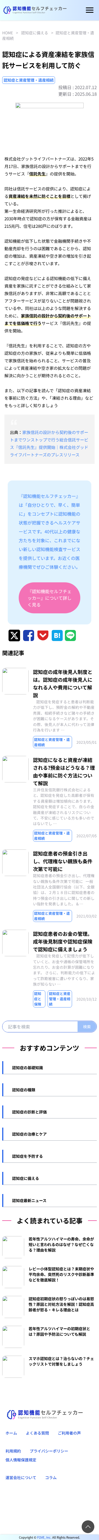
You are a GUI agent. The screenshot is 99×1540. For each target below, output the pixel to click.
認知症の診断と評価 (29, 1112)
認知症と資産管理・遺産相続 (29, 80)
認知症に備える (34, 32)
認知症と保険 (37, 999)
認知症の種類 (23, 1089)
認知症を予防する (27, 1156)
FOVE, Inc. (44, 1537)
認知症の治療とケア (29, 1134)
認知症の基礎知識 (27, 1067)
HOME (7, 32)
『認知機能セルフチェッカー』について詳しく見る (50, 598)
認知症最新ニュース (29, 1200)
